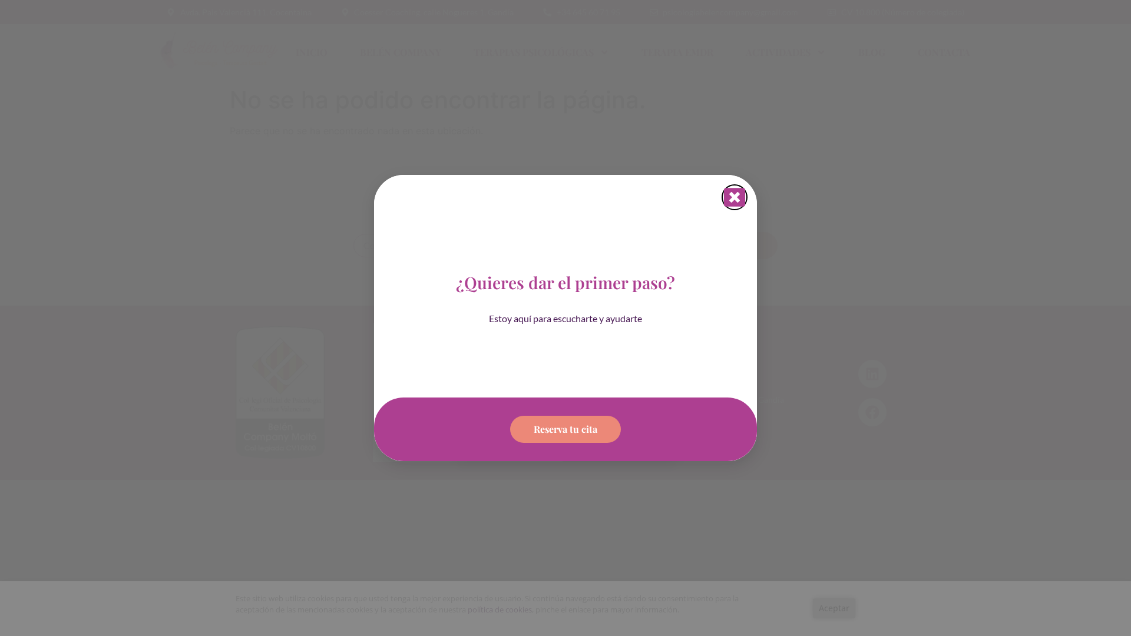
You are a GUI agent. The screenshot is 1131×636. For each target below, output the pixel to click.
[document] (565, 318)
